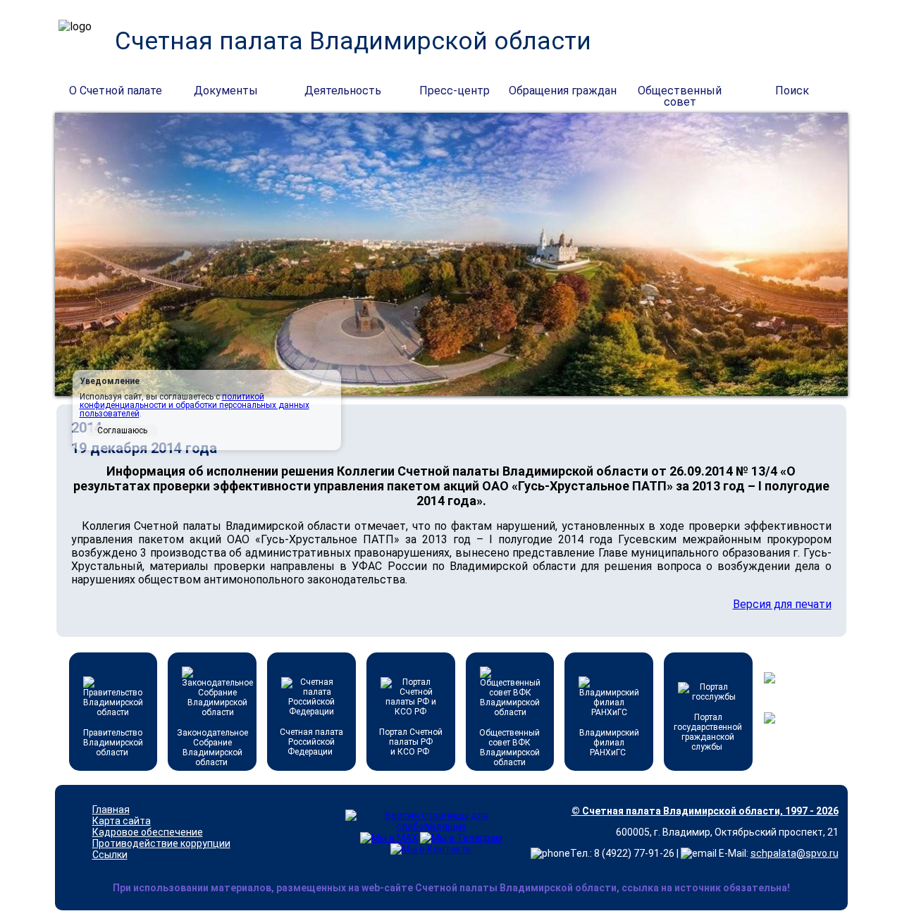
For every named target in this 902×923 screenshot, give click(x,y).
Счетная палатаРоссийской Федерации (311, 742)
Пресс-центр (454, 90)
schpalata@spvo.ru (794, 853)
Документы (226, 90)
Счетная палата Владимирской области (353, 41)
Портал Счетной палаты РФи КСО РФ (411, 742)
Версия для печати (782, 604)
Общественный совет (680, 91)
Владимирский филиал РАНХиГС (609, 742)
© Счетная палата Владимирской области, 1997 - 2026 (705, 811)
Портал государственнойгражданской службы (708, 732)
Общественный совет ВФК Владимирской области (509, 747)
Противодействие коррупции (161, 843)
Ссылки (110, 854)
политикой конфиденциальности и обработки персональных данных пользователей (194, 405)
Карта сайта (121, 820)
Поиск (792, 90)
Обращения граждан (563, 90)
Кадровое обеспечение (147, 832)
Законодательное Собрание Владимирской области (212, 747)
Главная (111, 809)
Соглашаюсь (122, 430)
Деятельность (342, 90)
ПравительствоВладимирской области (113, 742)
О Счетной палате (115, 90)
